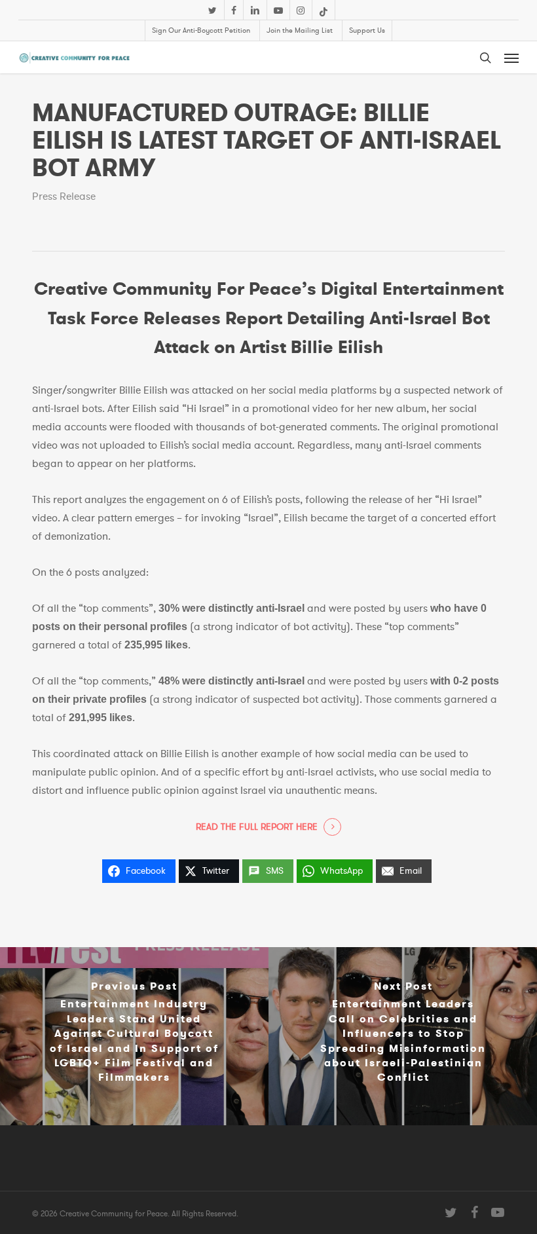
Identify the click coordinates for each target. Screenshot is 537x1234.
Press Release (64, 196)
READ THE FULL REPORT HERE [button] (257, 827)
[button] (511, 57)
